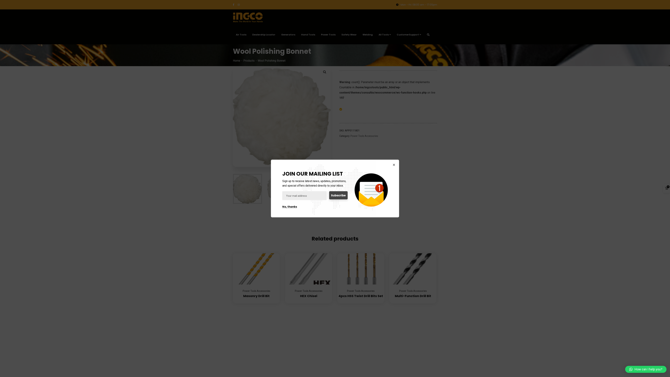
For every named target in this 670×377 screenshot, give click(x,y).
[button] (646, 369)
